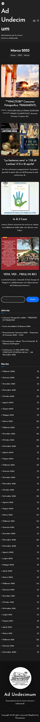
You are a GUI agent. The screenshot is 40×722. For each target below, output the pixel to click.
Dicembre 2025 (9, 384)
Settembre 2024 (9, 446)
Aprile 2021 (7, 627)
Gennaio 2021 (8, 646)
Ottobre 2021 (8, 602)
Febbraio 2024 (9, 465)
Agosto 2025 (8, 403)
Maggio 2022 (8, 565)
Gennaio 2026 (8, 378)
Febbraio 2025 (9, 427)
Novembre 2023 (9, 484)
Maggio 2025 (8, 415)
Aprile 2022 (7, 571)
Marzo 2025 (8, 421)
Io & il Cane (20, 219)
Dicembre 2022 (9, 534)
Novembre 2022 (9, 540)
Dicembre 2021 (9, 596)
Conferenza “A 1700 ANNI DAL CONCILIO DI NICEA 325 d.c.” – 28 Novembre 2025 (18, 352)
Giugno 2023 (8, 509)
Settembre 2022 (9, 546)
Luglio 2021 (7, 615)
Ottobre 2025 (8, 396)
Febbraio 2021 (8, 640)
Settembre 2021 (9, 608)
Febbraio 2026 (9, 371)
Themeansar (20, 718)
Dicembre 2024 (9, 434)
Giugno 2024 (8, 459)
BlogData (32, 715)
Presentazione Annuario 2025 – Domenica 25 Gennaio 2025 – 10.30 (20, 334)
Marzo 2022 (8, 577)
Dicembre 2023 (9, 477)
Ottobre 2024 (8, 440)
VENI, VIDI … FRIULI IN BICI (20, 274)
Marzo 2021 (7, 633)
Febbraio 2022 (9, 583)
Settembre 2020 (9, 652)
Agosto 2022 (8, 552)
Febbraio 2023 (9, 521)
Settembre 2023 (9, 496)
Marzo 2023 (8, 515)
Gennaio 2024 (8, 471)
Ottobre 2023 (8, 490)
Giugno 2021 (8, 621)
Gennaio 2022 (8, 590)
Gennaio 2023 (8, 527)
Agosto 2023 (8, 502)
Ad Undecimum (13, 20)
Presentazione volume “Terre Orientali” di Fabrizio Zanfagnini (20, 342)
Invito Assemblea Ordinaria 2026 (16, 326)
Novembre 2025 (9, 390)
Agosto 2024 (8, 452)
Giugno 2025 (8, 409)
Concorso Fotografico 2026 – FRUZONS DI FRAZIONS (20, 319)
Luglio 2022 (8, 558)
